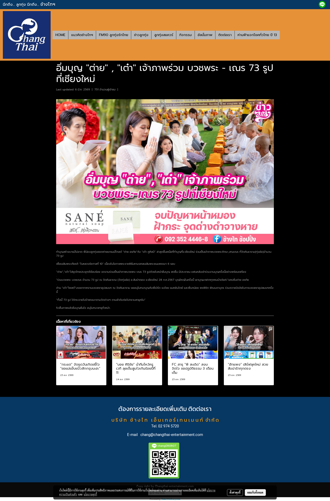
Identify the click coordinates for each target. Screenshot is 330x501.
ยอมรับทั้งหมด (255, 492)
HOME (60, 35)
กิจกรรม (185, 35)
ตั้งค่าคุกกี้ (235, 492)
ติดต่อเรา (225, 35)
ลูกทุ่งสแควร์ (163, 35)
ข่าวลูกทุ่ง (141, 35)
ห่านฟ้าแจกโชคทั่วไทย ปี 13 (257, 35)
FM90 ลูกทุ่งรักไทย (113, 35)
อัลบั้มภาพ (205, 35)
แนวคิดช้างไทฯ (82, 35)
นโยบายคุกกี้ (90, 494)
